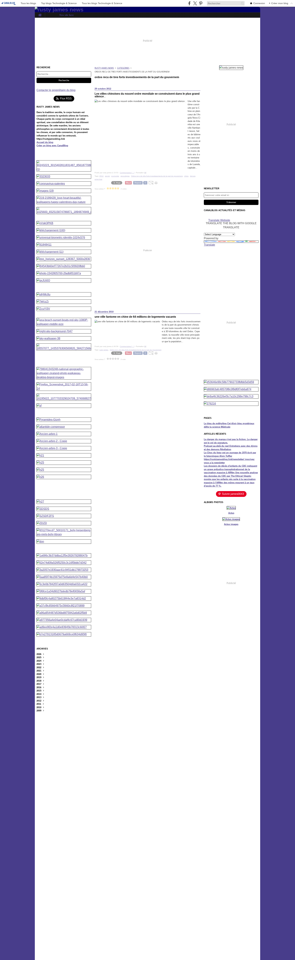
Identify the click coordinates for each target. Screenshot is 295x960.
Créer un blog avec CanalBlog (52, 145)
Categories (123, 68)
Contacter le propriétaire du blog (56, 90)
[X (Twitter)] (195, 3)
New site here (66, 15)
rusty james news (104, 68)
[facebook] (189, 3)
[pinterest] (201, 3)
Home (40, 13)
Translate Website (219, 220)
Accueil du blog (45, 142)
